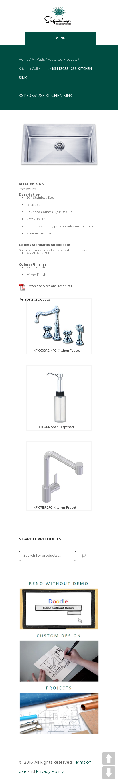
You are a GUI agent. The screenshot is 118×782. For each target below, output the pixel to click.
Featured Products (62, 59)
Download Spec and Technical (49, 286)
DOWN (108, 772)
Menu (60, 38)
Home (24, 59)
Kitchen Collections (34, 68)
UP (108, 758)
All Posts (38, 59)
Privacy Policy (50, 771)
